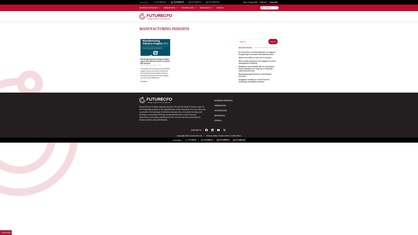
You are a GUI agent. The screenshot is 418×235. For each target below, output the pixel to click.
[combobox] (269, 7)
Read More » (144, 81)
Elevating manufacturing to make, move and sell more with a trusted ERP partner (155, 61)
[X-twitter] (224, 130)
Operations (169, 8)
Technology (187, 8)
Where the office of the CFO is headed (255, 57)
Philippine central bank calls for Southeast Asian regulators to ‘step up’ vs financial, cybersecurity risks (256, 68)
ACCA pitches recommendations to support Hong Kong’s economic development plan (257, 53)
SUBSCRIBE (274, 2)
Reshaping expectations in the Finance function (255, 75)
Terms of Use (224, 136)
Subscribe (6, 233)
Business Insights (148, 8)
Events (220, 8)
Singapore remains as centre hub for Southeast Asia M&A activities (254, 80)
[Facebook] (206, 130)
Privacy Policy (211, 136)
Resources (205, 8)
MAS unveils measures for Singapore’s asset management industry (257, 62)
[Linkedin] (212, 130)
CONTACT (263, 2)
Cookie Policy (236, 136)
